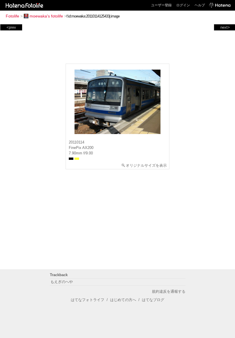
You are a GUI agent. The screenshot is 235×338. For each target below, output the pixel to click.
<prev (11, 27)
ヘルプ (200, 5)
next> (225, 27)
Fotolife (12, 16)
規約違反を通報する (168, 291)
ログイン (183, 5)
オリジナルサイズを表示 (146, 165)
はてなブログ (153, 300)
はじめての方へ (123, 300)
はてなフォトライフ (87, 300)
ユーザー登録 (161, 5)
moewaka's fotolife (46, 16)
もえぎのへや (61, 282)
